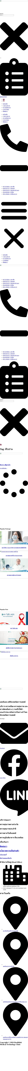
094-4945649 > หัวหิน (8, 192)
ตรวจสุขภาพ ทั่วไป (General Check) (14, 555)
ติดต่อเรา (5, 111)
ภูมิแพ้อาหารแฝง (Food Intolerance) (14, 648)
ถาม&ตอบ (5, 260)
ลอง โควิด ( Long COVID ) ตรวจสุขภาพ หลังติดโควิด (14, 547)
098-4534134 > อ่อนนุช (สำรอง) (11, 190)
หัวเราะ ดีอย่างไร (5, 465)
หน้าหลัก (5, 103)
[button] (14, 154)
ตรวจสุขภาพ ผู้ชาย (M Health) (14, 575)
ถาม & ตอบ (6, 109)
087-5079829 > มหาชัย (8, 186)
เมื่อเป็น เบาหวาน (14, 655)
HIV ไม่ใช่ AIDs (14, 628)
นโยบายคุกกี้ (3, 854)
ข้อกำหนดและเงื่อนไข (5, 858)
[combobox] (7, 15)
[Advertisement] (14, 512)
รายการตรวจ (6, 105)
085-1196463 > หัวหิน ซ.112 (10, 194)
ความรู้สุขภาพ (7, 107)
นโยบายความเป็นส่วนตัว (9, 851)
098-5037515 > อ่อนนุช (9, 188)
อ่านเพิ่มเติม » (3, 468)
